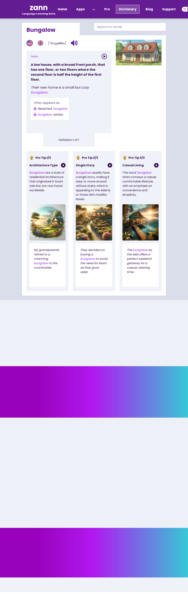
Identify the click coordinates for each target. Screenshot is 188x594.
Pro (107, 9)
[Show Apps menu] (93, 9)
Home (62, 9)
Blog (149, 9)
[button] (74, 43)
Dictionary (127, 9)
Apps (80, 9)
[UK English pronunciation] (40, 43)
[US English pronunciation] (29, 43)
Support (169, 9)
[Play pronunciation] (104, 56)
